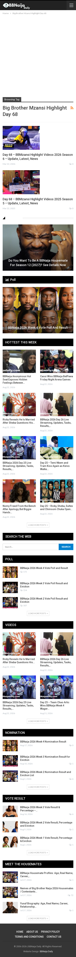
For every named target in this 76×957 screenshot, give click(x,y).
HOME (19, 931)
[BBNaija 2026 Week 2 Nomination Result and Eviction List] (10, 776)
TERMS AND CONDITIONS (29, 936)
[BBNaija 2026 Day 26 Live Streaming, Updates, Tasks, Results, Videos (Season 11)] (56, 404)
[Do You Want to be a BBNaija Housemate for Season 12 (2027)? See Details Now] (38, 247)
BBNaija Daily (46, 951)
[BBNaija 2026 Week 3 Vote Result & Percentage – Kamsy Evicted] (10, 811)
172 (25, 571)
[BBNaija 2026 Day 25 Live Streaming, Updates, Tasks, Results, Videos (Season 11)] (19, 448)
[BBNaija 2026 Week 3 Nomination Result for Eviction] (10, 761)
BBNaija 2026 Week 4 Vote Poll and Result (38, 327)
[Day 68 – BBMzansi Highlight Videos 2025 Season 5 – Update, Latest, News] (21, 182)
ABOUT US (32, 931)
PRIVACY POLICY (50, 931)
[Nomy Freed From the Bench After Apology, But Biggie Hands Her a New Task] (19, 491)
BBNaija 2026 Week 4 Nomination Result (43, 741)
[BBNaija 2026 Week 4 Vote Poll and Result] (38, 310)
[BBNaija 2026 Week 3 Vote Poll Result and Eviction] (10, 587)
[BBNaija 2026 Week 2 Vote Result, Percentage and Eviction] (10, 826)
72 (72, 895)
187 (25, 605)
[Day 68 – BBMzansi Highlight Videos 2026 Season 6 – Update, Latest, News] (21, 138)
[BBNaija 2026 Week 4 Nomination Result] (10, 745)
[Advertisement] (38, 55)
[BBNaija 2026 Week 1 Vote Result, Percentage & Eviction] (10, 842)
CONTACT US (54, 936)
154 (25, 590)
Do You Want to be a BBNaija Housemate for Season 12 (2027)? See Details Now (38, 263)
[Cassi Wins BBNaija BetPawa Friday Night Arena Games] (56, 361)
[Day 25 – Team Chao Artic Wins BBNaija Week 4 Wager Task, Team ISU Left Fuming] (56, 687)
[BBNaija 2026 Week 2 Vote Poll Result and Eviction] (10, 602)
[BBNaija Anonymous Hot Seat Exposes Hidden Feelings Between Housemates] (19, 361)
